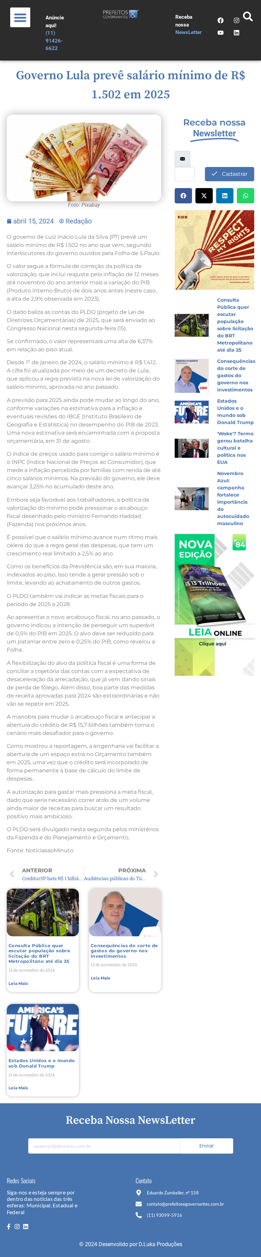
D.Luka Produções (160, 1244)
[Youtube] (220, 33)
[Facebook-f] (8, 1226)
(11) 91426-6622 (54, 40)
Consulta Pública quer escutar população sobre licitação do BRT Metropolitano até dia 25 (39, 953)
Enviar (206, 1145)
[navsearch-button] (248, 18)
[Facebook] (220, 20)
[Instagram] (17, 1226)
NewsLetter (188, 32)
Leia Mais (18, 983)
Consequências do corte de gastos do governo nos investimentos (124, 951)
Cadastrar (234, 174)
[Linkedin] (25, 1226)
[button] (20, 17)
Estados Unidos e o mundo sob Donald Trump (41, 1063)
